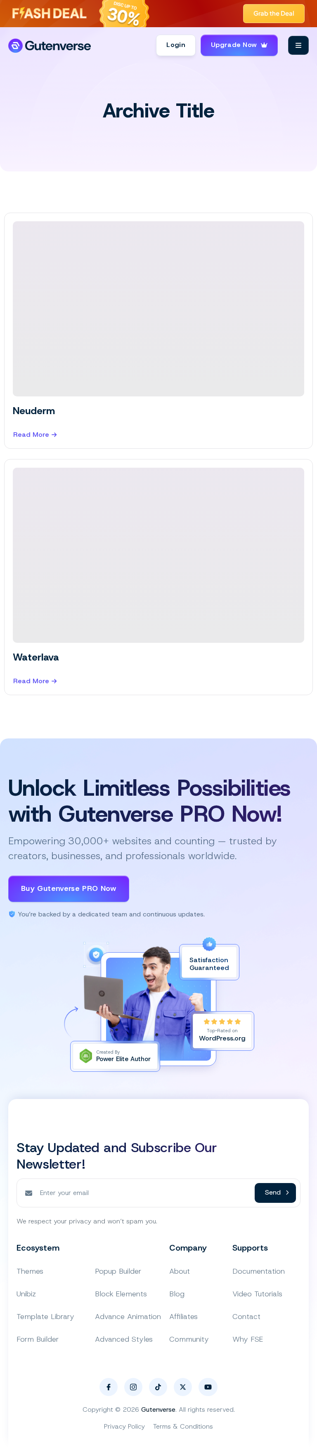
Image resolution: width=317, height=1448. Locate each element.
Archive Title (159, 110)
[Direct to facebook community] (108, 1387)
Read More (31, 435)
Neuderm (34, 410)
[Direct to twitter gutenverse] (183, 1387)
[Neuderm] (158, 308)
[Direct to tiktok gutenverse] (158, 1387)
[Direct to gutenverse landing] (50, 45)
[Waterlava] (158, 555)
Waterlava (36, 657)
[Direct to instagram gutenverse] (133, 1387)
